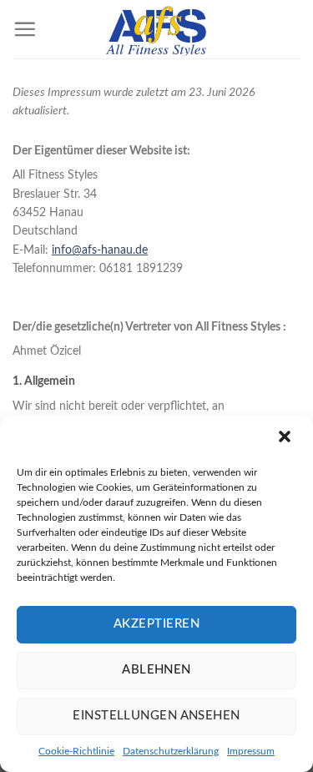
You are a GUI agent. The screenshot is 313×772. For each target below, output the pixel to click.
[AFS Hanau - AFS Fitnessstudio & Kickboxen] (157, 29)
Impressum (251, 751)
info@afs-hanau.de (100, 250)
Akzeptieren (156, 624)
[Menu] (25, 29)
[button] (286, 438)
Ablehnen (156, 670)
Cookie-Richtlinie (76, 751)
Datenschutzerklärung (171, 751)
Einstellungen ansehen (156, 715)
